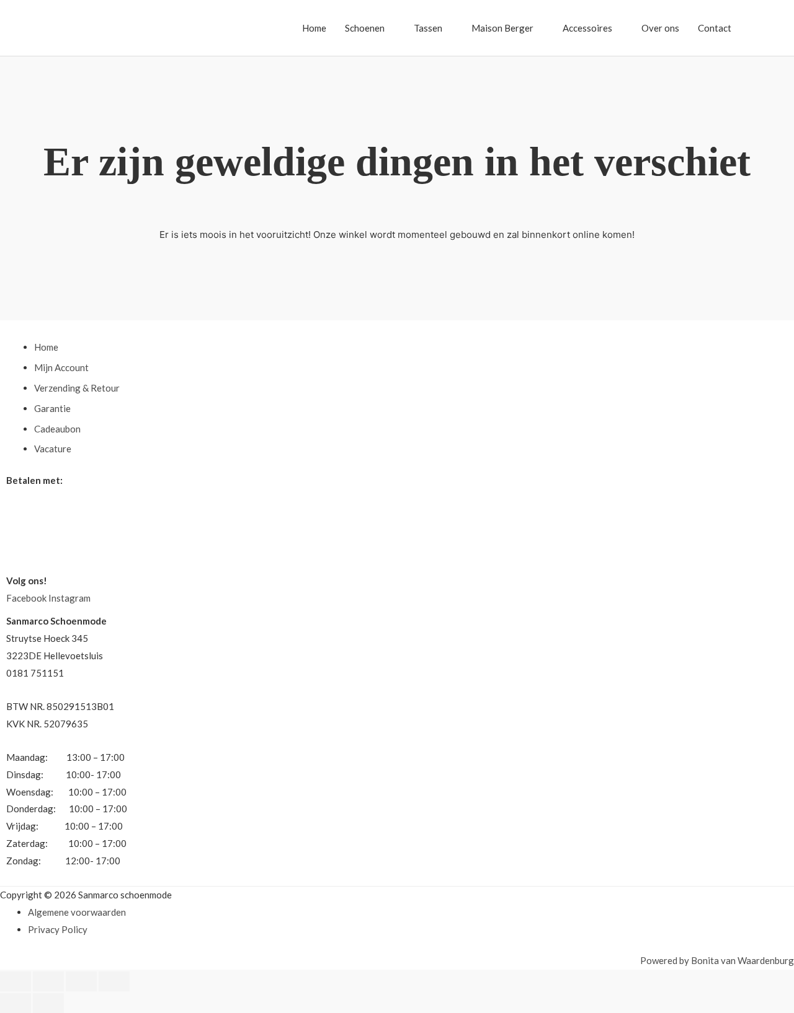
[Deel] (81, 981)
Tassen (428, 27)
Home (314, 27)
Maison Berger (502, 27)
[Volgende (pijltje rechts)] (48, 1003)
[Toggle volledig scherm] (48, 981)
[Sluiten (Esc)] (114, 981)
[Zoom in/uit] (15, 981)
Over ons (660, 27)
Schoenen (365, 27)
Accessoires (587, 27)
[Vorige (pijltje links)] (15, 1003)
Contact (714, 27)
